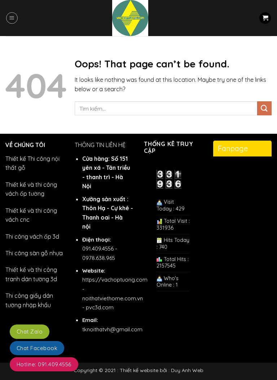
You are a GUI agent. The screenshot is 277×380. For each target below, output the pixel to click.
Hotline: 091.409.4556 (44, 364)
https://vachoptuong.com (115, 279)
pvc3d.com (100, 307)
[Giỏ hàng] (265, 18)
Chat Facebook (37, 348)
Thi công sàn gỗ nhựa (34, 253)
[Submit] (264, 108)
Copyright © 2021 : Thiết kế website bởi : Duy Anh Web (138, 370)
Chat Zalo (30, 331)
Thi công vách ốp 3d (32, 236)
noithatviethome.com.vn (112, 298)
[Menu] (12, 18)
